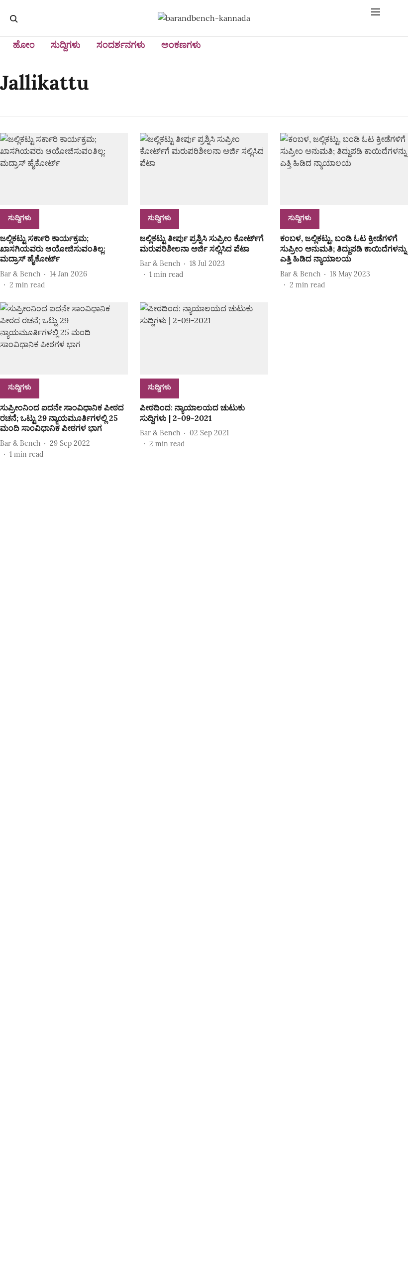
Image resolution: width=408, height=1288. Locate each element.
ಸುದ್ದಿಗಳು (66, 44)
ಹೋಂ (24, 44)
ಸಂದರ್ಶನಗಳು (121, 44)
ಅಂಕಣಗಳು (181, 44)
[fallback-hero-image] (64, 169)
